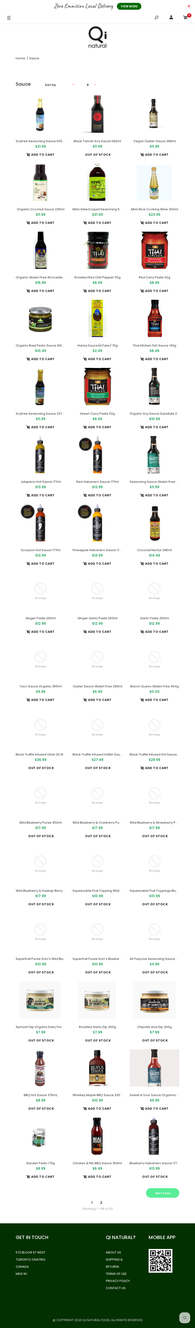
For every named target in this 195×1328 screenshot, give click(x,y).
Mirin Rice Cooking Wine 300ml (154, 209)
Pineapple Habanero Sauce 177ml (99, 550)
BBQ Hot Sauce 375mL (40, 1095)
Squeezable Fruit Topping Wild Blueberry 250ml (109, 890)
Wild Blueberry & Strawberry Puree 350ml (161, 822)
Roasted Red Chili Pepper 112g (97, 277)
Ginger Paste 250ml (40, 618)
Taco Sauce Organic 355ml (41, 686)
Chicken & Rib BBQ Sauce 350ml (97, 1163)
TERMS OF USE (116, 1274)
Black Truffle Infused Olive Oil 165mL (42, 754)
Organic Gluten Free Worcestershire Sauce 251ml (53, 277)
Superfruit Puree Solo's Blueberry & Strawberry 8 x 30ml (115, 959)
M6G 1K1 (21, 1274)
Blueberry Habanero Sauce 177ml (155, 1163)
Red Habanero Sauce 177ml (97, 481)
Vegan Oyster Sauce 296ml (154, 141)
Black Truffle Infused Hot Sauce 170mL (158, 754)
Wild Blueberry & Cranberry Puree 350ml (104, 822)
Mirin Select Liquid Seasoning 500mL (100, 209)
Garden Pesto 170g (40, 1163)
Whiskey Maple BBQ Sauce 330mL (98, 1095)
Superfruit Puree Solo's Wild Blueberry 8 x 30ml (51, 959)
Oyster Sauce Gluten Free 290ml (97, 686)
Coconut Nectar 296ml (154, 550)
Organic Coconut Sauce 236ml (40, 209)
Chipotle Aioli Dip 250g (154, 1027)
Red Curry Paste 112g (154, 277)
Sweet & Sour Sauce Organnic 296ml (158, 1095)
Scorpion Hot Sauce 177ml (40, 550)
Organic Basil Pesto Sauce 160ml (41, 345)
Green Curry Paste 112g (97, 413)
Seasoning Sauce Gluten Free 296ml (157, 481)
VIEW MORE (129, 6)
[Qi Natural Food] (97, 38)
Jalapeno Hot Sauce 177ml (40, 481)
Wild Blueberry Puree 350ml (40, 822)
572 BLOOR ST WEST (30, 1252)
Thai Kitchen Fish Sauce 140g (154, 345)
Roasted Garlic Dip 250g (97, 1027)
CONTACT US (116, 1288)
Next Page (162, 1193)
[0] (185, 18)
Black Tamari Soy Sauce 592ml (97, 141)
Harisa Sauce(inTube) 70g (97, 345)
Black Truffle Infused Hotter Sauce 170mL (103, 754)
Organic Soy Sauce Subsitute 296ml (157, 413)
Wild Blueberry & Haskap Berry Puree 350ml (49, 890)
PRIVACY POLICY (118, 1281)
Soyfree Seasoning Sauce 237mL (41, 413)
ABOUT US (113, 1252)
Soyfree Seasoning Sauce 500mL (41, 141)
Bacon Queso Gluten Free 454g (154, 686)
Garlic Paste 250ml (154, 618)
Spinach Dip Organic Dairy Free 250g (44, 1027)
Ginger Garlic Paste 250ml (97, 618)
